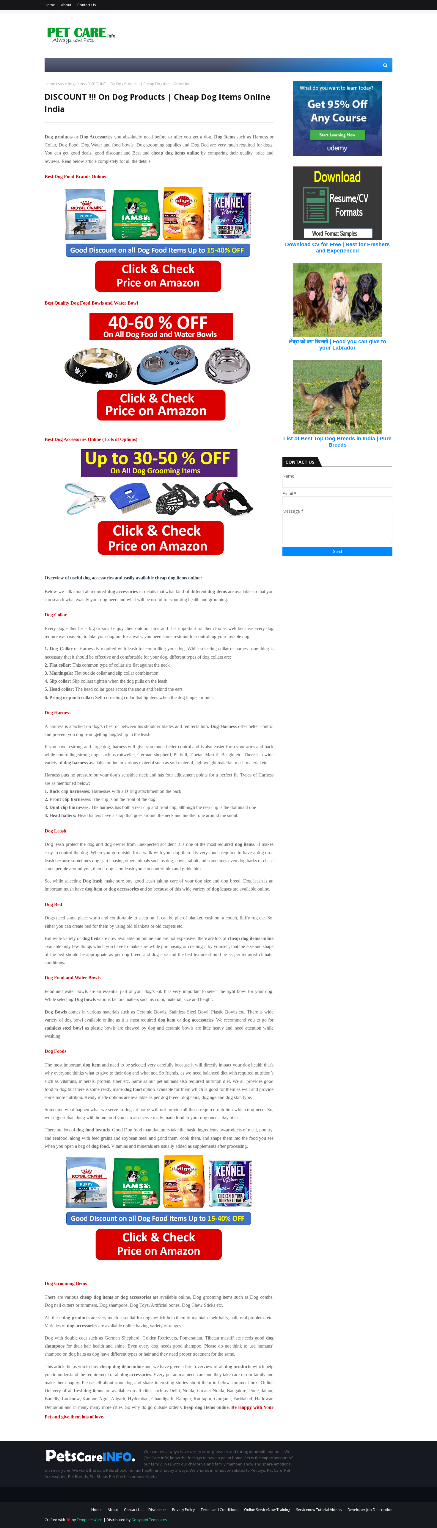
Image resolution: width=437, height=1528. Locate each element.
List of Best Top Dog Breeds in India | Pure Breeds (337, 442)
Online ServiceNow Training (267, 1509)
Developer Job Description (370, 1509)
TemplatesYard (90, 1519)
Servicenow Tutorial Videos (319, 1509)
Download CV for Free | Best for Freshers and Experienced (337, 247)
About (66, 4)
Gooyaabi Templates (149, 1519)
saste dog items (71, 83)
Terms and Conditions (219, 1509)
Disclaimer (157, 1509)
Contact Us (86, 4)
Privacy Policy (183, 1509)
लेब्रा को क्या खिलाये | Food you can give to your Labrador (337, 345)
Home (50, 4)
